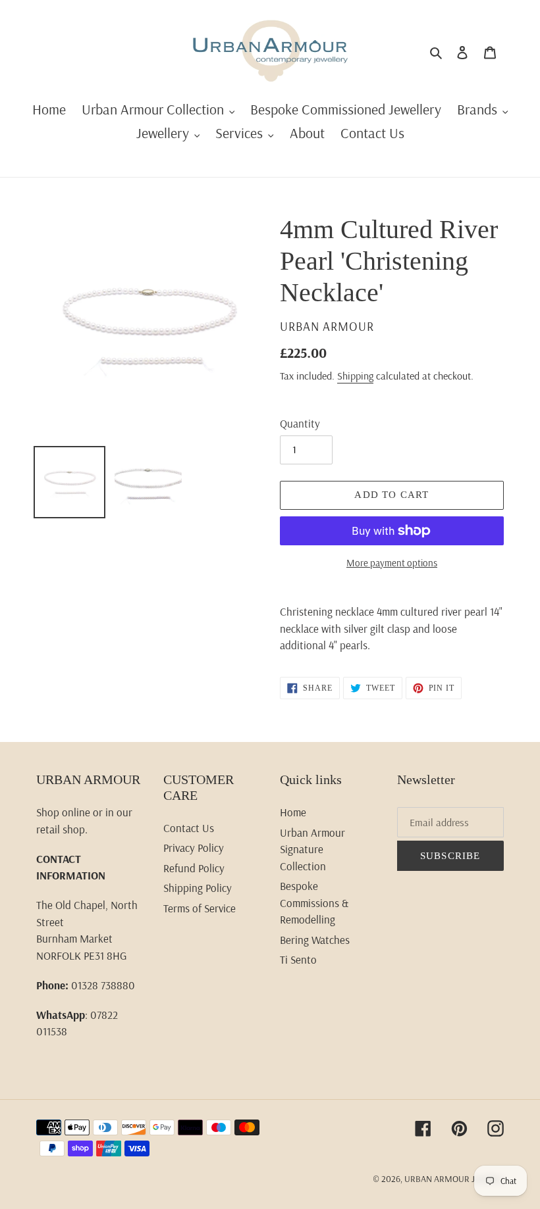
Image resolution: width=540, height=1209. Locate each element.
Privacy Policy (193, 847)
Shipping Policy (197, 888)
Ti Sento (298, 959)
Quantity (300, 423)
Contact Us (188, 828)
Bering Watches (315, 940)
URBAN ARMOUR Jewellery (454, 1179)
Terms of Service (199, 908)
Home (293, 812)
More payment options (391, 562)
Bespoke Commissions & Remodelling (314, 902)
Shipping (355, 375)
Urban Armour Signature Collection (312, 849)
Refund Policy (194, 868)
